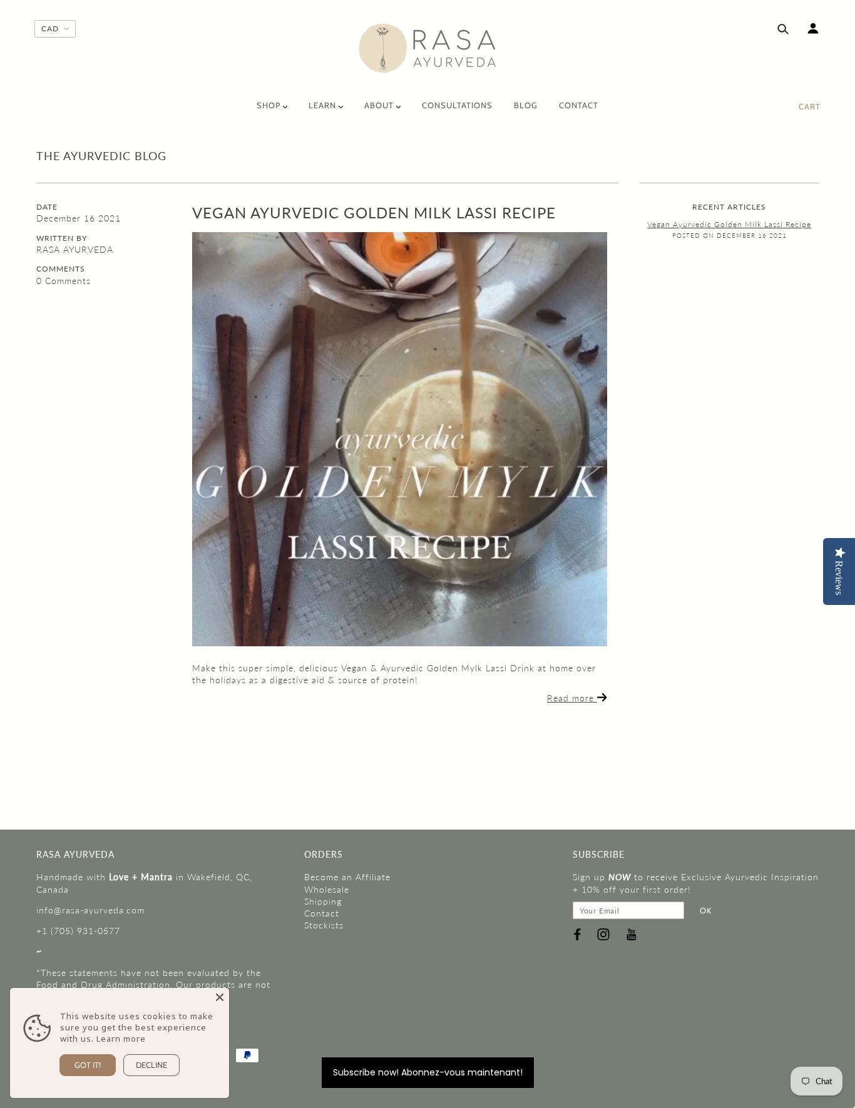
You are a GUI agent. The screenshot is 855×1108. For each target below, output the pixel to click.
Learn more (121, 1038)
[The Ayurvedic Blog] (399, 439)
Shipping (323, 901)
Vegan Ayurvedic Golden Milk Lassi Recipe (374, 212)
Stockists (324, 925)
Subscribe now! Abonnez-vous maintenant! (428, 1072)
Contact (321, 913)
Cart (810, 106)
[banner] (427, 48)
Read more (572, 698)
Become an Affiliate (347, 877)
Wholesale (326, 889)
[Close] (219, 997)
